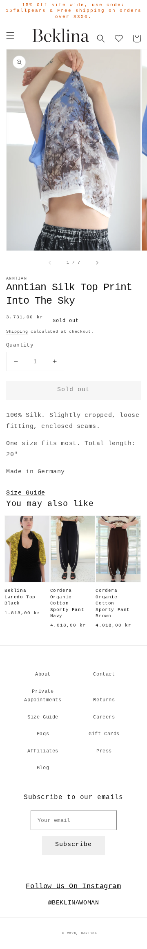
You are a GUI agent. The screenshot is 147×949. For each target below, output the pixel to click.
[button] (10, 36)
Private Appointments (42, 696)
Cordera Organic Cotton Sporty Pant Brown (113, 603)
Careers (104, 717)
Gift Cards (104, 734)
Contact (104, 674)
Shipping (17, 331)
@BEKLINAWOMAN (73, 903)
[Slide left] (50, 262)
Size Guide (25, 493)
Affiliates (42, 751)
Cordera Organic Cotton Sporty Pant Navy (67, 603)
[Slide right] (96, 262)
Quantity (19, 345)
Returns (104, 700)
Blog (43, 768)
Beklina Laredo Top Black (20, 597)
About (43, 674)
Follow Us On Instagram (73, 886)
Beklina (89, 933)
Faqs (43, 734)
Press (104, 751)
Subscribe (73, 844)
